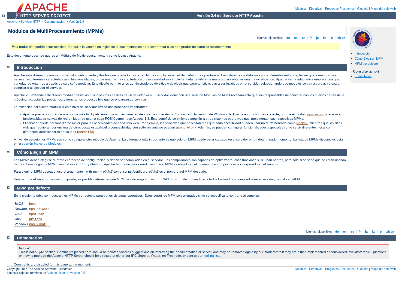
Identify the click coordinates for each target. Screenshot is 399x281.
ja (317, 38)
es (303, 38)
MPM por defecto (366, 63)
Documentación (54, 21)
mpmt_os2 (36, 214)
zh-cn (341, 38)
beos (32, 204)
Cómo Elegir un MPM (369, 58)
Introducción (363, 53)
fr (311, 38)
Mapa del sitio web (383, 8)
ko (324, 38)
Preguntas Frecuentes (340, 8)
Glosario (362, 8)
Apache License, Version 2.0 (66, 273)
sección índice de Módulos (41, 143)
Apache (12, 21)
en (296, 38)
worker (302, 123)
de (288, 38)
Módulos (301, 8)
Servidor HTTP (31, 21)
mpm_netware (39, 209)
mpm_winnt (315, 114)
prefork (189, 127)
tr (332, 38)
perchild (85, 132)
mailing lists (211, 255)
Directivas (316, 8)
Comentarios (363, 76)
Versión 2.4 (76, 21)
